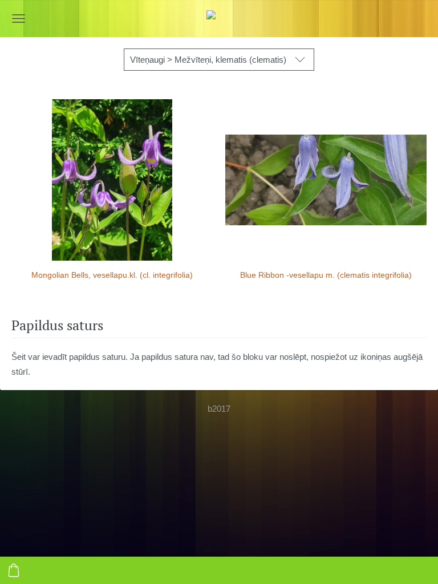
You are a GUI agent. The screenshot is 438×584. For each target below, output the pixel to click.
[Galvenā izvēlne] (18, 18)
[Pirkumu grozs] (13, 570)
